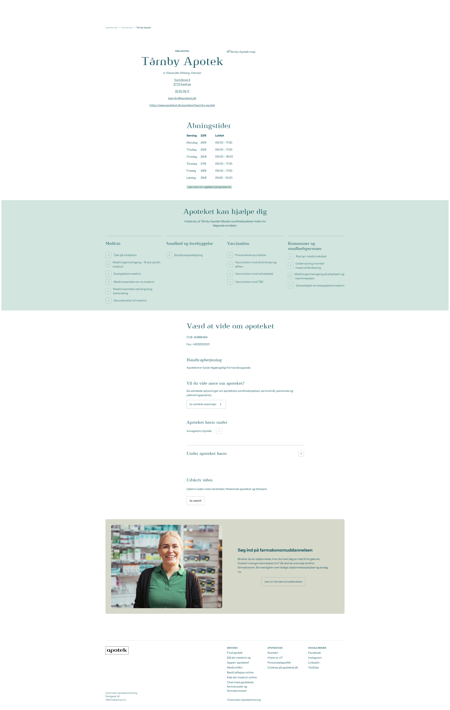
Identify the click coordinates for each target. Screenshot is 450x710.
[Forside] (117, 650)
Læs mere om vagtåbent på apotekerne (209, 187)
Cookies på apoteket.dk (283, 667)
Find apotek (127, 27)
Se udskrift (195, 500)
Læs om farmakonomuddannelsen (283, 581)
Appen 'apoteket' (238, 662)
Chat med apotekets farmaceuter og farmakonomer (240, 686)
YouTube (313, 667)
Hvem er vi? (275, 657)
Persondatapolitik (279, 662)
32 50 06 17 (182, 91)
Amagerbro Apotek (199, 431)
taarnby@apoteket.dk (182, 98)
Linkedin (314, 662)
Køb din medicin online (242, 677)
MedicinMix (235, 667)
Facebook (314, 652)
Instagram (315, 657)
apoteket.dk (111, 27)
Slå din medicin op (239, 657)
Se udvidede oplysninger (203, 404)
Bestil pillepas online (240, 672)
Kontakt (273, 652)
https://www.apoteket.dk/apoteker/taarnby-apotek (182, 105)
